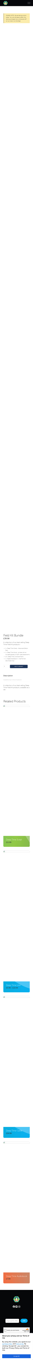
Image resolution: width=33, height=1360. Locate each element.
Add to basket (18, 666)
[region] (16, 1346)
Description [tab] (8, 676)
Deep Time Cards (14, 1130)
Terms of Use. (20, 1344)
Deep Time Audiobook (16, 1276)
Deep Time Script (14, 839)
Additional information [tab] (12, 680)
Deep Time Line (13, 985)
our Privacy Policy (7, 1344)
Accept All (16, 1356)
